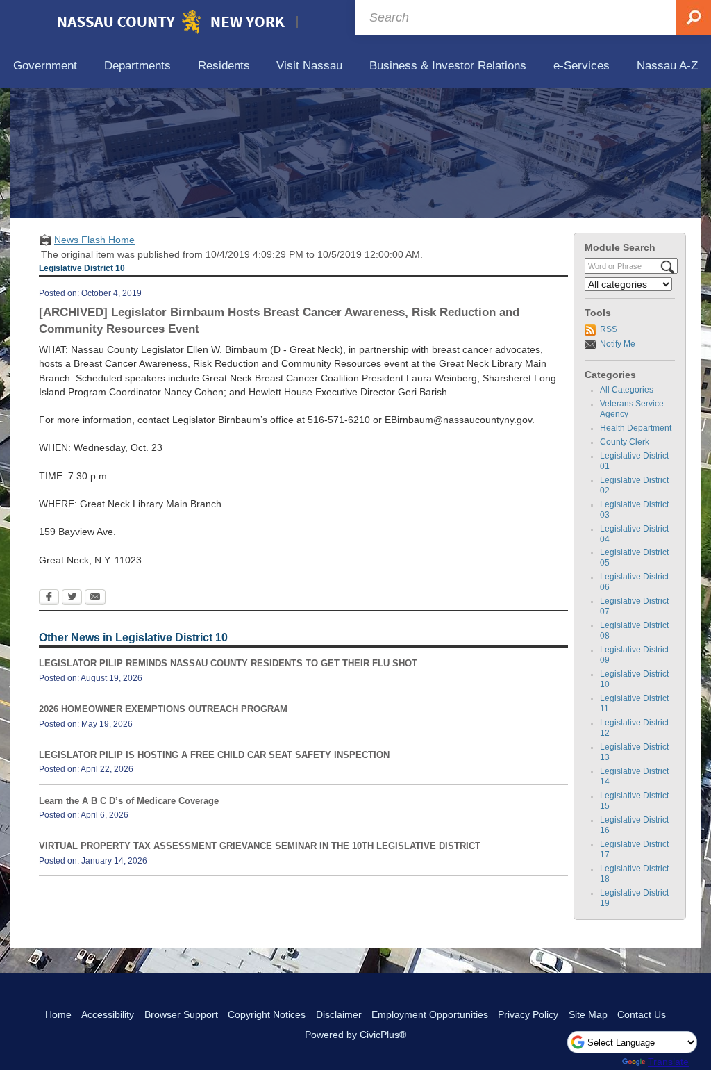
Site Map (588, 1014)
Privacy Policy (528, 1014)
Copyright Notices (267, 1014)
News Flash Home (94, 239)
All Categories (626, 390)
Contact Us (641, 1014)
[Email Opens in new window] (95, 598)
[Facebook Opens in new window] (49, 598)
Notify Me (617, 344)
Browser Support (181, 1014)
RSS (608, 329)
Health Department (635, 428)
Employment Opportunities (429, 1014)
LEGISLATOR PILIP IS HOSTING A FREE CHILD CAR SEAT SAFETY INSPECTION (214, 755)
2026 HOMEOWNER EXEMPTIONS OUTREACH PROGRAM (163, 709)
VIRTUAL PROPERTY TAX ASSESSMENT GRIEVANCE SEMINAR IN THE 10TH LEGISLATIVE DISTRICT (259, 846)
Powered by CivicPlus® (355, 1034)
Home (58, 1014)
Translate (668, 1061)
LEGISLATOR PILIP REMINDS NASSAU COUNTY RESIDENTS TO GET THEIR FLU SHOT (228, 663)
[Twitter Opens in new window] (72, 598)
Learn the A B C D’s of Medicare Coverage (129, 801)
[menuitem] (45, 66)
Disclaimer (339, 1014)
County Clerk (624, 442)
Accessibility (107, 1014)
